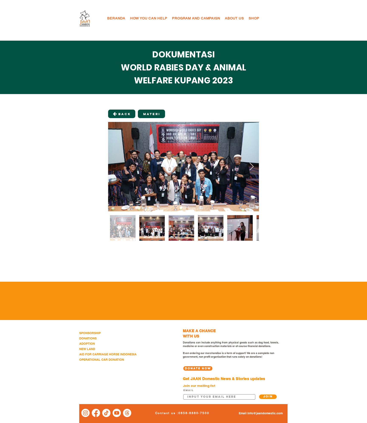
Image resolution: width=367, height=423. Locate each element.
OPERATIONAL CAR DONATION (101, 359)
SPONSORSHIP (90, 333)
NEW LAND (87, 349)
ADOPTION (87, 343)
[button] (149, 18)
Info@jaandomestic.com (265, 413)
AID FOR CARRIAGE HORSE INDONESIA (108, 354)
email (188, 390)
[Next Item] (251, 167)
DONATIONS (88, 338)
